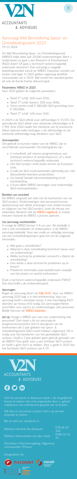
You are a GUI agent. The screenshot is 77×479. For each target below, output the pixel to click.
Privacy (27, 447)
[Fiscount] (20, 460)
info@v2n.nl (31, 421)
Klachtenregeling (29, 443)
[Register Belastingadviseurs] (13, 468)
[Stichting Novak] (46, 460)
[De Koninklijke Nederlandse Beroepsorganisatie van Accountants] (27, 468)
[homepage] (19, 18)
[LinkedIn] (22, 388)
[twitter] (14, 388)
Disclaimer (10, 443)
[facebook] (7, 388)
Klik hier (9, 411)
